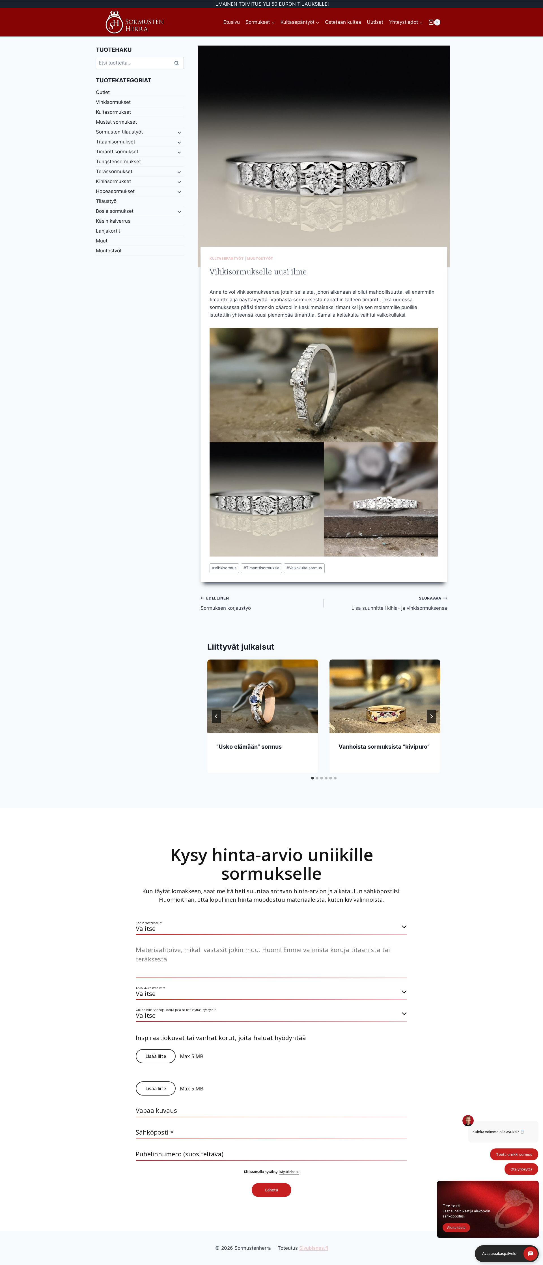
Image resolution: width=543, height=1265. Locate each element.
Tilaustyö (106, 201)
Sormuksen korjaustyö (226, 603)
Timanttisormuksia (261, 568)
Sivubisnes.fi (313, 1248)
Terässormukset (114, 171)
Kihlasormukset (113, 181)
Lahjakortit (108, 231)
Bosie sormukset (114, 211)
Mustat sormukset (116, 122)
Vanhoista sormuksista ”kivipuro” (384, 746)
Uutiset (375, 22)
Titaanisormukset (115, 142)
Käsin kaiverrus (113, 221)
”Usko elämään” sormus (249, 746)
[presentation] (262, 696)
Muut (101, 241)
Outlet (103, 92)
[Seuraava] (431, 716)
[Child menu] (179, 132)
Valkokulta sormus (304, 568)
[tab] (312, 778)
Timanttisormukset (117, 151)
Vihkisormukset (113, 102)
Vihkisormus (224, 568)
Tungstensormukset (118, 161)
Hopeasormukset (115, 191)
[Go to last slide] (216, 716)
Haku (178, 63)
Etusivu (231, 22)
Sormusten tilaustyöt (119, 132)
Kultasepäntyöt (227, 258)
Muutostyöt (260, 258)
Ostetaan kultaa (343, 22)
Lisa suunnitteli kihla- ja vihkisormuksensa (399, 603)
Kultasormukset (113, 112)
